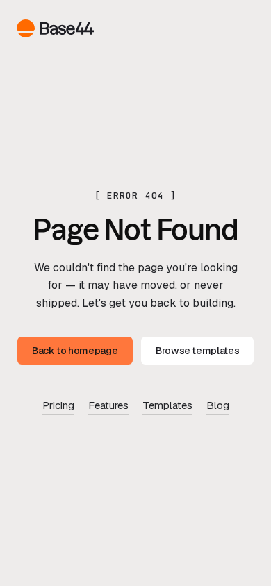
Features (108, 405)
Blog (217, 405)
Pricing (58, 405)
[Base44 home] (55, 28)
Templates (167, 405)
